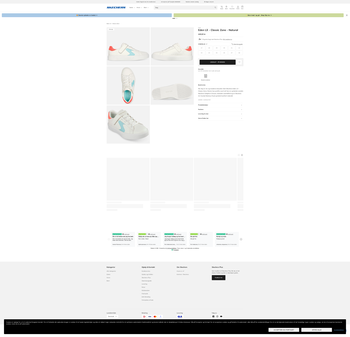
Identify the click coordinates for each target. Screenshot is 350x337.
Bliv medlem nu (227, 39)
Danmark (111, 316)
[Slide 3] (175, 18)
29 (216, 48)
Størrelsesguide (147, 281)
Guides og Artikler (147, 274)
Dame (131, 7)
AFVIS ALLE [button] (316, 330)
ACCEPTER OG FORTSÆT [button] (284, 330)
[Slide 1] (173, 18)
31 (232, 48)
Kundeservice (146, 271)
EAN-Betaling (146, 297)
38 (239, 53)
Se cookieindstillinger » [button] (339, 330)
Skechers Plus (146, 277)
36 (224, 53)
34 (209, 53)
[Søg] (215, 7)
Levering (144, 284)
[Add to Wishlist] (239, 62)
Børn (145, 7)
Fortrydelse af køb (147, 300)
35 (216, 53)
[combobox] (185, 7)
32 (239, 48)
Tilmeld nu (218, 277)
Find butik (145, 293)
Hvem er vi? (180, 271)
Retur (143, 287)
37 (232, 53)
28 (209, 48)
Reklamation (146, 290)
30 (224, 48)
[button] (242, 8)
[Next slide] (346, 15)
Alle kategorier (111, 271)
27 (201, 48)
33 (201, 53)
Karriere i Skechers (183, 274)
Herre (138, 7)
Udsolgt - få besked (217, 62)
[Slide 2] (174, 18)
